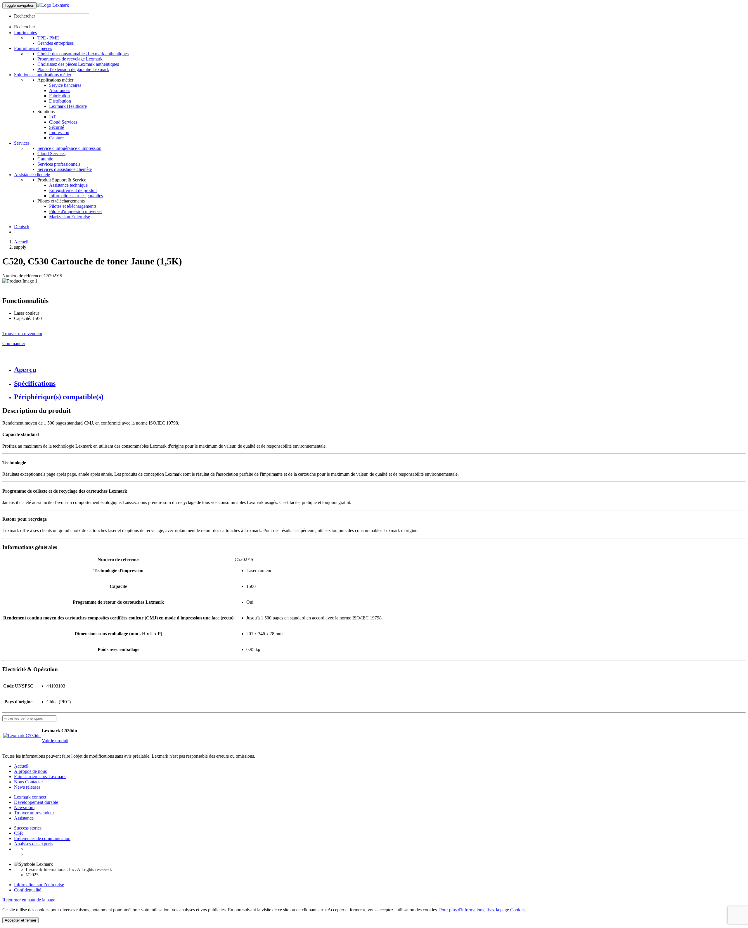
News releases (27, 787)
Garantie (45, 158)
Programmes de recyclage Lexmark (70, 58)
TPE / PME (48, 37)
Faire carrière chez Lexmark (40, 776)
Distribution (60, 100)
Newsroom (24, 807)
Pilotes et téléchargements (72, 206)
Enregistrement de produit (73, 190)
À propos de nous (30, 771)
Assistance (24, 818)
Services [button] (22, 143)
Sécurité (56, 127)
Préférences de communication (42, 838)
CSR (18, 833)
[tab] (380, 370)
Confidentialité (27, 889)
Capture (56, 137)
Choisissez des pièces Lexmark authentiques (78, 64)
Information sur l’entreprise (39, 884)
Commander (13, 343)
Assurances (59, 90)
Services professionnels (58, 164)
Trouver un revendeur (34, 812)
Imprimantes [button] (25, 32)
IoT (52, 116)
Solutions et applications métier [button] (42, 74)
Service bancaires (65, 85)
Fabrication (59, 95)
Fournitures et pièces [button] (33, 48)
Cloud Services (63, 122)
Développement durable (36, 802)
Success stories (27, 827)
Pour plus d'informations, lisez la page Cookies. (483, 909)
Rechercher (24, 15)
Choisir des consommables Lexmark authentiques (83, 53)
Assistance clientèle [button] (32, 174)
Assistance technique (68, 185)
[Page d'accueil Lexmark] (53, 5)
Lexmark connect (30, 796)
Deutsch (21, 226)
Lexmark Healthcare (68, 106)
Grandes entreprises (55, 43)
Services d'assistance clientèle (64, 169)
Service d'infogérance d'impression (69, 148)
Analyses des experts (33, 843)
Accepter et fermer (20, 920)
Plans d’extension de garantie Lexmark (73, 69)
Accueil (21, 241)
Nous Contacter (28, 781)
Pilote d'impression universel (75, 211)
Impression (59, 132)
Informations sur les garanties (76, 195)
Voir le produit (55, 740)
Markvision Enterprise (69, 216)
